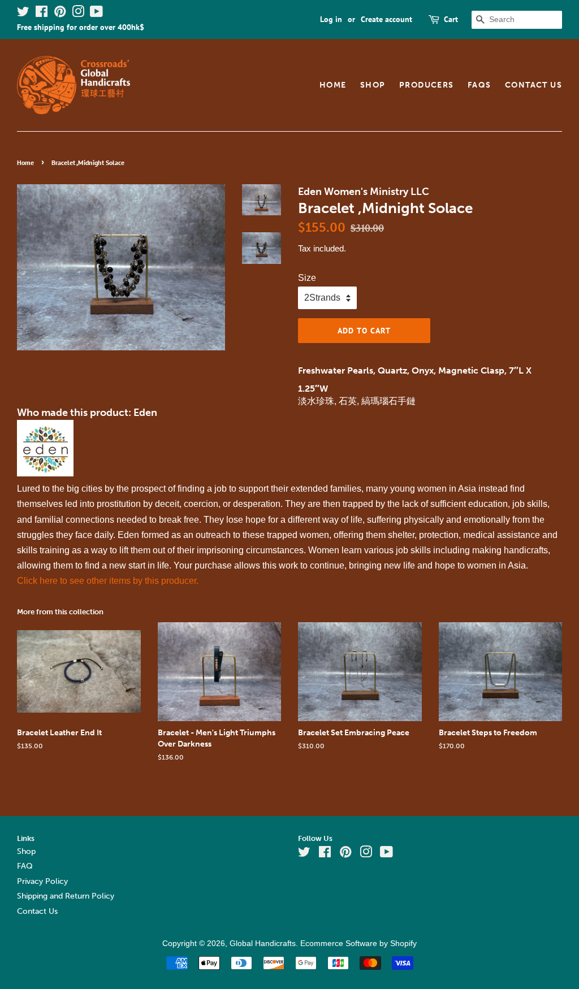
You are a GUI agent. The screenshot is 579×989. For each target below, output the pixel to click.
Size (307, 278)
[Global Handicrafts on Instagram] (78, 13)
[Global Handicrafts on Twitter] (23, 13)
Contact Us (533, 85)
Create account (386, 19)
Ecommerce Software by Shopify (358, 943)
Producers (426, 85)
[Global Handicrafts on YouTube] (96, 13)
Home (333, 85)
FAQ (25, 866)
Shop (373, 85)
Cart (451, 19)
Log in (331, 19)
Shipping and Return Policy (65, 896)
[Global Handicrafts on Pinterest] (60, 13)
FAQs (479, 85)
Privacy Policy (42, 881)
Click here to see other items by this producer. (107, 580)
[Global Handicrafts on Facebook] (41, 13)
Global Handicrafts (263, 943)
